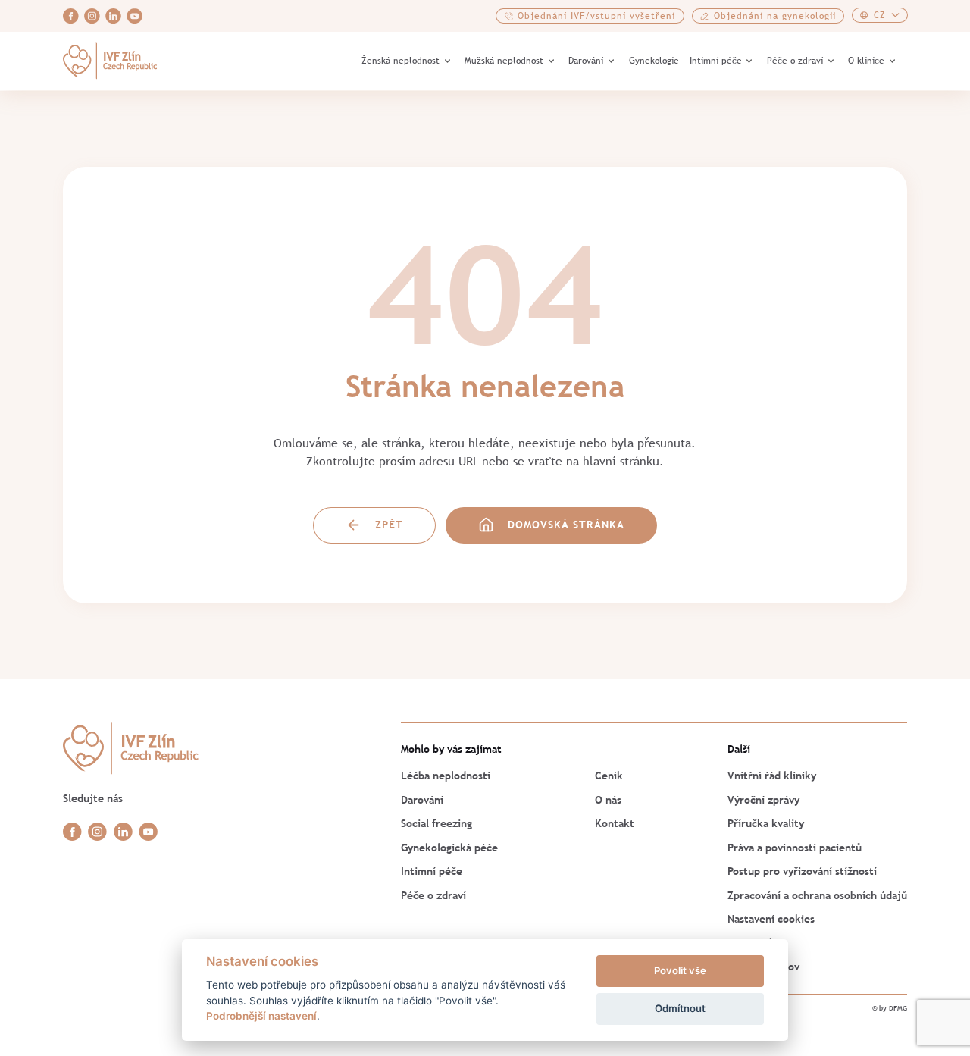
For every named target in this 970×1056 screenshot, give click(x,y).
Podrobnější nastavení (261, 1016)
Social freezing (436, 823)
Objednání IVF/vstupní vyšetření (596, 16)
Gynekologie (654, 60)
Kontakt (614, 823)
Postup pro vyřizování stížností (802, 871)
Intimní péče (716, 60)
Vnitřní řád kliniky (772, 775)
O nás (608, 800)
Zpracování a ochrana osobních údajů (817, 895)
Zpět (389, 524)
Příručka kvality (766, 823)
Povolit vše (680, 970)
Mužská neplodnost (504, 60)
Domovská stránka (566, 524)
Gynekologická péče (449, 847)
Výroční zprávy (763, 800)
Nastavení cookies (771, 919)
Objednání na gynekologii (775, 16)
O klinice (866, 60)
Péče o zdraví (795, 60)
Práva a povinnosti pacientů (795, 847)
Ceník (609, 775)
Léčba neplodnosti (445, 775)
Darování (585, 60)
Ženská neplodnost (400, 60)
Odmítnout (680, 1008)
